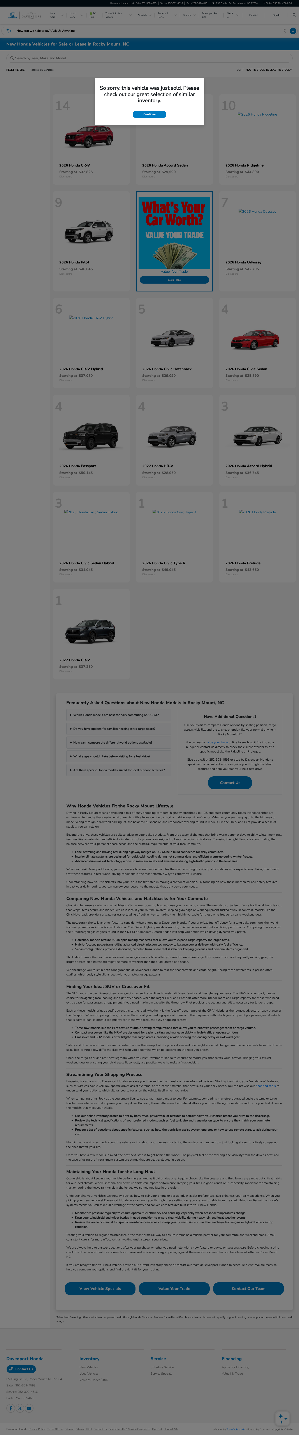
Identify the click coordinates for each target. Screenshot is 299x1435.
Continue (149, 114)
